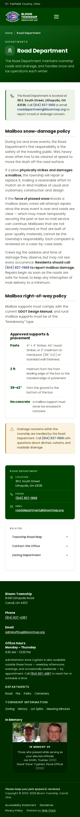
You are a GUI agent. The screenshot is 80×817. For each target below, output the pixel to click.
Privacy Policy (14, 810)
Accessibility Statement (20, 805)
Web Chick (49, 810)
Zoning (10, 709)
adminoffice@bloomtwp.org (25, 632)
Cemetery (42, 693)
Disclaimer (46, 805)
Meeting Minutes (58, 709)
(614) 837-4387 (16, 617)
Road (8, 693)
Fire (18, 693)
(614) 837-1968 (44, 105)
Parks (27, 693)
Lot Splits (37, 709)
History (23, 709)
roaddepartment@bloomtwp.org (41, 109)
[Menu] (56, 16)
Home (9, 33)
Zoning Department (40, 555)
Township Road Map (40, 537)
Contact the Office (40, 546)
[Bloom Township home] (21, 16)
